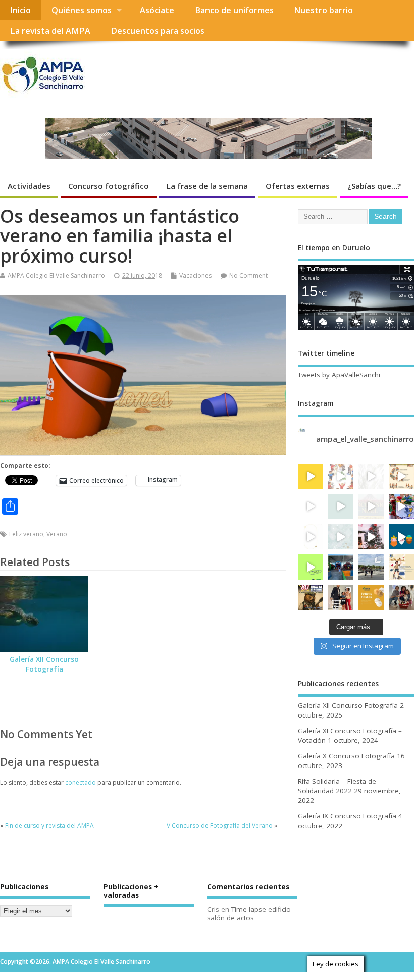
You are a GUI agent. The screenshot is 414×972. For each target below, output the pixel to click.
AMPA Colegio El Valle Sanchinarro (56, 275)
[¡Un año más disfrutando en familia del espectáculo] (371, 506)
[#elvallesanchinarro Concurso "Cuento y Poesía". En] (310, 506)
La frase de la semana (207, 186)
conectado (80, 782)
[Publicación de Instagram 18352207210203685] (371, 536)
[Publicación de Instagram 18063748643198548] (340, 536)
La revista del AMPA (50, 30)
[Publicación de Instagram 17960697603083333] (401, 476)
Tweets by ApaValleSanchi (339, 374)
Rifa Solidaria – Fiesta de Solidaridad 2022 (337, 786)
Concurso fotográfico (108, 186)
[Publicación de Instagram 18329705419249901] (310, 476)
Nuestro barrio (323, 10)
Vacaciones (195, 275)
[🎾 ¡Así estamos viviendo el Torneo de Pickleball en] (371, 567)
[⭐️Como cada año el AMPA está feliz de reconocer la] (340, 597)
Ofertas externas (298, 186)
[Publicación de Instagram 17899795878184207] (310, 567)
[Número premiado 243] (401, 597)
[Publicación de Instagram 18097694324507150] (340, 506)
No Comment (248, 275)
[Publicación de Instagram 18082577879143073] (401, 536)
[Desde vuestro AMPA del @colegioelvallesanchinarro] (371, 597)
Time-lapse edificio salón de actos (249, 914)
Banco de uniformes (234, 10)
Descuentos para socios (157, 30)
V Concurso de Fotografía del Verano (220, 825)
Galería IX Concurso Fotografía (347, 816)
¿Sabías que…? (374, 186)
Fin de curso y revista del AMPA (49, 825)
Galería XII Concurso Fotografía (44, 664)
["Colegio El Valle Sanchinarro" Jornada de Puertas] (340, 476)
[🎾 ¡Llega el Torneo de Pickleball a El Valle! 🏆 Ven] (401, 567)
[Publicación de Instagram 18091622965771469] (401, 506)
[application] (143, 375)
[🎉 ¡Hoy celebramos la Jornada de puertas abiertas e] (340, 567)
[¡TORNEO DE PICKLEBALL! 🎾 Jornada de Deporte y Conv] (371, 476)
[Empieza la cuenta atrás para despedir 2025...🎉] (310, 536)
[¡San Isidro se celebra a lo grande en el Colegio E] (310, 597)
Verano (56, 534)
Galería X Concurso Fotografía (346, 755)
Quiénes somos (81, 10)
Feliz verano (26, 534)
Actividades (29, 186)
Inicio (20, 10)
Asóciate (157, 10)
